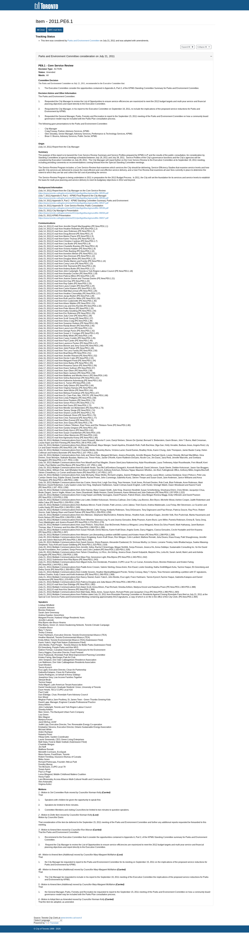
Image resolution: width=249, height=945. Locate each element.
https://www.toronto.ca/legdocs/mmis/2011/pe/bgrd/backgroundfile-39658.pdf (73, 213)
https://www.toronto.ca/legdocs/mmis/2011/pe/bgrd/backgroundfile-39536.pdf (73, 198)
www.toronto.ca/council (71, 918)
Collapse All (201, 47)
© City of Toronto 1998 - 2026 (47, 929)
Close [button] (42, 30)
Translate (54, 923)
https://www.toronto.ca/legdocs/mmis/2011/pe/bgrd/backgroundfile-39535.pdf (73, 193)
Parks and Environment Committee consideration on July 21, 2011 (77, 56)
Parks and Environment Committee (84, 41)
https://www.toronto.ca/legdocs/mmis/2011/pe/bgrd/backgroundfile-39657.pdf (73, 218)
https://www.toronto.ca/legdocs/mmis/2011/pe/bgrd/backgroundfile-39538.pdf (73, 208)
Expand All (185, 47)
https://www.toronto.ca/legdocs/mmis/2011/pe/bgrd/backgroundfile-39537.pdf (73, 203)
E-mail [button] (56, 30)
